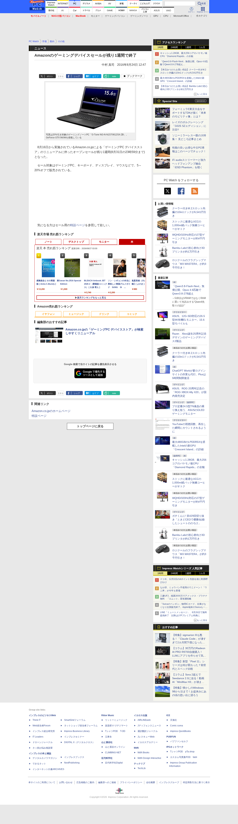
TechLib (142, 768)
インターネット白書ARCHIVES (48, 769)
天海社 (173, 720)
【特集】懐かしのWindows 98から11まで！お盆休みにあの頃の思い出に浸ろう (189, 691)
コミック (132, 313)
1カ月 (202, 47)
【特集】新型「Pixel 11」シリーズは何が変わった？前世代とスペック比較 (189, 665)
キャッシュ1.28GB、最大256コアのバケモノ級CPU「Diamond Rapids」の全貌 (189, 463)
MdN (136, 748)
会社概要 (150, 782)
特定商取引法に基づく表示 (196, 782)
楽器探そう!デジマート (116, 725)
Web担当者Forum (41, 725)
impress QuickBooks (180, 731)
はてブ (95, 76)
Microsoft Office (181, 16)
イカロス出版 (140, 715)
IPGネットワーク (175, 747)
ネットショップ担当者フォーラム (81, 725)
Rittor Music (107, 715)
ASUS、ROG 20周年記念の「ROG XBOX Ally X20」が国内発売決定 (189, 392)
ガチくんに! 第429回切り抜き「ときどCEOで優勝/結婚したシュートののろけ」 (188, 519)
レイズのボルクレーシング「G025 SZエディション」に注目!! (189, 126)
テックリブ (139, 763)
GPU (155, 16)
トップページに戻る (90, 426)
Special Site (169, 101)
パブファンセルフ (179, 741)
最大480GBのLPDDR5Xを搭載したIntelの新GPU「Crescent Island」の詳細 (188, 445)
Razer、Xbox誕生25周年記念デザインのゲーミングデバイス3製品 (189, 337)
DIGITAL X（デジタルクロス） (79, 742)
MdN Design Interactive (149, 758)
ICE (168, 715)
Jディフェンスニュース (149, 725)
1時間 (160, 47)
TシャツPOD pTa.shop (182, 751)
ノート (48, 241)
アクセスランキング (174, 42)
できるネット (39, 763)
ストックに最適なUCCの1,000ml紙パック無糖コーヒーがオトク (188, 225)
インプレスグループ (169, 782)
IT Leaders (38, 736)
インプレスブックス (74, 757)
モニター (95, 16)
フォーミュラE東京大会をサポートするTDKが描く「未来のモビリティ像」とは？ (189, 113)
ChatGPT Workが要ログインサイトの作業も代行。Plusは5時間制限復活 (189, 374)
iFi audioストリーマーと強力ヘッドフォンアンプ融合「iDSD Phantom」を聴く (189, 163)
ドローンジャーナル (43, 742)
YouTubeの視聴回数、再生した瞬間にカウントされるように (189, 428)
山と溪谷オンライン (115, 747)
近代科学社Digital (114, 762)
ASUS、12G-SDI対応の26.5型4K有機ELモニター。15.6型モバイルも (188, 320)
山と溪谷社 (106, 742)
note (114, 76)
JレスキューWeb (146, 736)
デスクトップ (76, 241)
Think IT (37, 720)
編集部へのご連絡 (107, 782)
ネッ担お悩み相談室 (43, 748)
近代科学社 (106, 758)
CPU (165, 16)
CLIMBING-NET (113, 752)
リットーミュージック (116, 720)
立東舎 (108, 736)
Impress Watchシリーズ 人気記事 (182, 568)
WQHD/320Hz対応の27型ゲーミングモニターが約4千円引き (188, 238)
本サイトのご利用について (41, 782)
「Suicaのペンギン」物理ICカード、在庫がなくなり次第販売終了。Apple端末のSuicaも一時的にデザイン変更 (184, 607)
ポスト (50, 76)
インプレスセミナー (74, 736)
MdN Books (143, 752)
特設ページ (77, 225)
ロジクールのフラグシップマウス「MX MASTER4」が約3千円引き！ (189, 264)
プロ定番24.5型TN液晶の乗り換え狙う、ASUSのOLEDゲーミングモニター (188, 410)
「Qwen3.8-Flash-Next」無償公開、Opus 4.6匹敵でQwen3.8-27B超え (188, 290)
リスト (61, 76)
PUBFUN (171, 736)
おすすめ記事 (170, 627)
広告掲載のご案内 (85, 782)
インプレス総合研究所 (44, 731)
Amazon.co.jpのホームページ (51, 411)
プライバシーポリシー (131, 782)
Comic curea (176, 725)
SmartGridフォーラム (75, 720)
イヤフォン (48, 313)
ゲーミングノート (139, 16)
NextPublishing (72, 762)
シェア (77, 76)
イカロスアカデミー (148, 742)
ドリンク (104, 313)
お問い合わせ (66, 782)
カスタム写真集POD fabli (183, 757)
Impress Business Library (77, 731)
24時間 (174, 47)
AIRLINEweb (144, 720)
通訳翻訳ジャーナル (148, 731)
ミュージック (76, 313)
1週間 (188, 47)
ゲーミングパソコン (115, 16)
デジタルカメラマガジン (45, 758)
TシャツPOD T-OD (115, 731)
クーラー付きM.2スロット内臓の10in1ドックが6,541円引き (189, 212)
